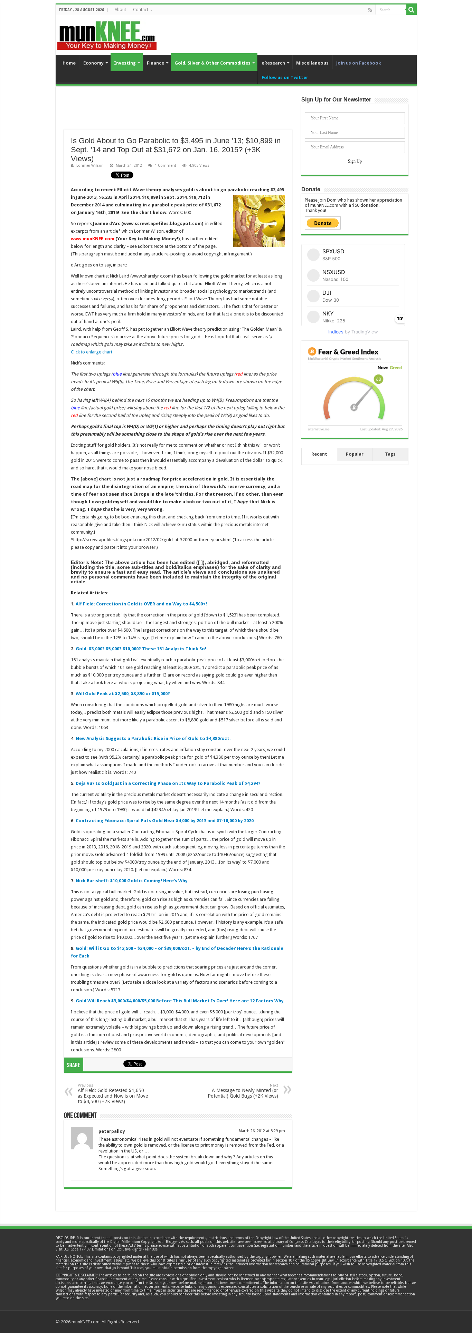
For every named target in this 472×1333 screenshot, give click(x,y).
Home (69, 63)
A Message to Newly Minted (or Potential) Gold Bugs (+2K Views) (243, 1091)
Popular (355, 454)
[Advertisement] (178, 112)
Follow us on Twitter (285, 77)
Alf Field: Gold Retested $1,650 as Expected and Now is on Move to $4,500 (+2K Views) (113, 1093)
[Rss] (370, 10)
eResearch (273, 63)
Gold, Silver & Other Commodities (212, 63)
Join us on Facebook (358, 63)
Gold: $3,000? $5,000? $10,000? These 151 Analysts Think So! (141, 648)
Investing (125, 63)
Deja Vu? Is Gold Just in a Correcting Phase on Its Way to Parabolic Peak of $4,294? (168, 783)
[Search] (411, 9)
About (120, 9)
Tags (390, 454)
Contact (140, 9)
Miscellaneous (312, 63)
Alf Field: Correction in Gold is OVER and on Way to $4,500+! (141, 603)
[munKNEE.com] (107, 33)
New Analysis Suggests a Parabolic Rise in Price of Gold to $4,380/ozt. (153, 738)
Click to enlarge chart (91, 351)
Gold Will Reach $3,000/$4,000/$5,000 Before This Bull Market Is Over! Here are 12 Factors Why (180, 1000)
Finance (155, 63)
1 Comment (165, 165)
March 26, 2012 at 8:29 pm (262, 1131)
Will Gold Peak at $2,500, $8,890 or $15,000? (123, 693)
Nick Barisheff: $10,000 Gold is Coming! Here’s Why (132, 880)
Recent (319, 454)
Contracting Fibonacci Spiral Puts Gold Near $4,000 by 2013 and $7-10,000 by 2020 (165, 820)
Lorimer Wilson (90, 165)
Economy (93, 63)
